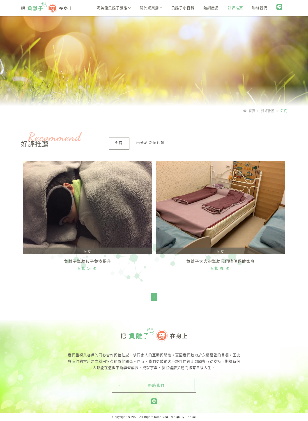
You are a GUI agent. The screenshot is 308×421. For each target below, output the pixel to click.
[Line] (279, 7)
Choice (191, 417)
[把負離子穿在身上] (46, 8)
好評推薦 (268, 111)
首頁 (252, 111)
